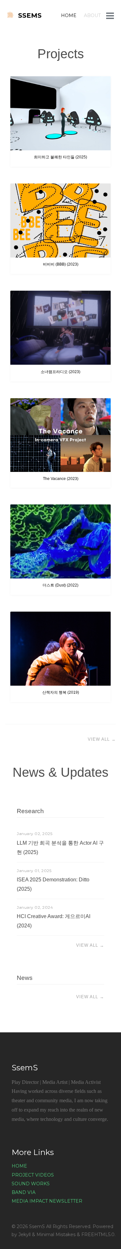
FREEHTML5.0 (98, 1234)
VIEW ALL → (102, 739)
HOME (68, 15)
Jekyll (24, 1234)
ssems (30, 15)
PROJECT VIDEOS (33, 1175)
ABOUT (92, 15)
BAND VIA (23, 1192)
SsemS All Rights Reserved (59, 1226)
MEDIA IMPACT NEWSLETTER (47, 1201)
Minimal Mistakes (56, 1234)
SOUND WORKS (31, 1184)
